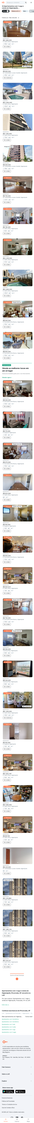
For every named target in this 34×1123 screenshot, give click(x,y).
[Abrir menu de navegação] (31, 2)
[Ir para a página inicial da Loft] (4, 2)
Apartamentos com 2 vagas (9, 1032)
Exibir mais (4, 1004)
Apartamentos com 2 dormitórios (10, 1019)
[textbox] (16, 2)
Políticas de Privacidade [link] (8, 1101)
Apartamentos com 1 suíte (8, 1024)
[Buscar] (26, 2)
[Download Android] (8, 1092)
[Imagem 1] (17, 35)
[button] (17, 1067)
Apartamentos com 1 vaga (8, 1029)
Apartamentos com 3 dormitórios (10, 1021)
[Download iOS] (20, 1092)
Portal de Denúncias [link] (7, 1098)
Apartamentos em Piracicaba (13, 1013)
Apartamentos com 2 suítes (9, 1027)
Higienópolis (26, 1013)
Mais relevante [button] (13, 17)
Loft (3, 1013)
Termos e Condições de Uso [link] (9, 1104)
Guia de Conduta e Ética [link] (8, 1107)
